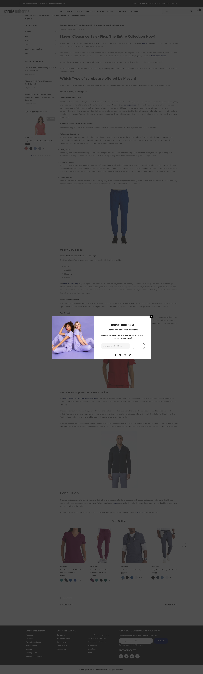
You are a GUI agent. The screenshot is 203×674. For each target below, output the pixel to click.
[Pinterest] (130, 355)
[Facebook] (115, 355)
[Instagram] (125, 355)
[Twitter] (120, 355)
